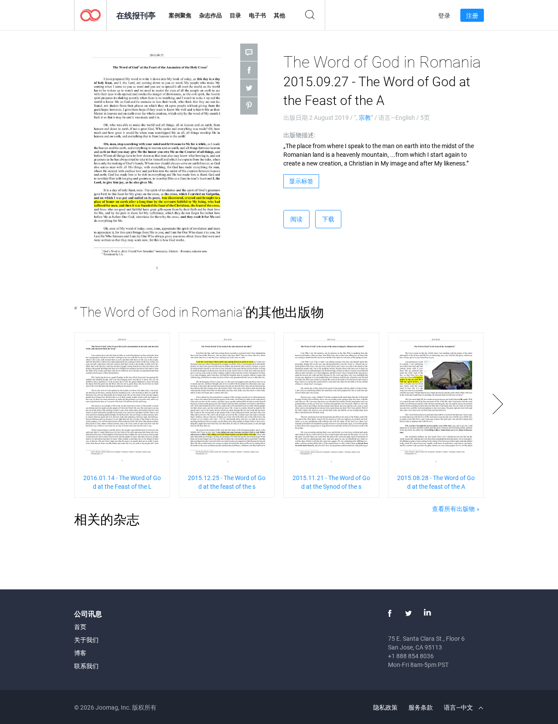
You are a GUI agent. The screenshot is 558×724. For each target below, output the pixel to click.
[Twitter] (408, 613)
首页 (80, 627)
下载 (328, 219)
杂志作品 (210, 15)
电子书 (257, 15)
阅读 (296, 219)
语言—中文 (459, 707)
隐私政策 (385, 707)
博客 (80, 653)
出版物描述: (299, 135)
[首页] (90, 14)
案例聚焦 (180, 15)
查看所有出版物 (453, 508)
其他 (279, 15)
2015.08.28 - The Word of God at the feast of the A (436, 482)
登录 (444, 15)
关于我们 (86, 640)
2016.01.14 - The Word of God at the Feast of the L (122, 482)
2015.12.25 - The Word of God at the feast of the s (226, 482)
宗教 (365, 117)
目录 (235, 15)
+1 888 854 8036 (411, 656)
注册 (472, 15)
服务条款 (420, 707)
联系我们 (86, 666)
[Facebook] (389, 613)
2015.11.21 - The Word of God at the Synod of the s (331, 482)
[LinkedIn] (427, 613)
